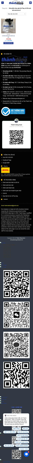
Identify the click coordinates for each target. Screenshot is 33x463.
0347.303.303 (7, 256)
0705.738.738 (7, 251)
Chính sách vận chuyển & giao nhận (12, 190)
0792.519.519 (7, 255)
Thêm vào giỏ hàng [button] (8, 43)
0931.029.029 (7, 249)
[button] (2, 2)
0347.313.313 (7, 253)
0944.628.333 (7, 247)
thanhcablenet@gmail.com (12, 205)
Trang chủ (4, 8)
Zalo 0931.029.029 (8, 157)
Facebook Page (7, 160)
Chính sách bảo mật (8, 185)
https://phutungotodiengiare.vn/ (16, 98)
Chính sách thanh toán (8, 188)
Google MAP (6, 163)
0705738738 (6, 462)
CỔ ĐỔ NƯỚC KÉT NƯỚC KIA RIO (8, 36)
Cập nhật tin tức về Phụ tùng (10, 196)
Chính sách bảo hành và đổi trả (11, 182)
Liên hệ (5, 193)
